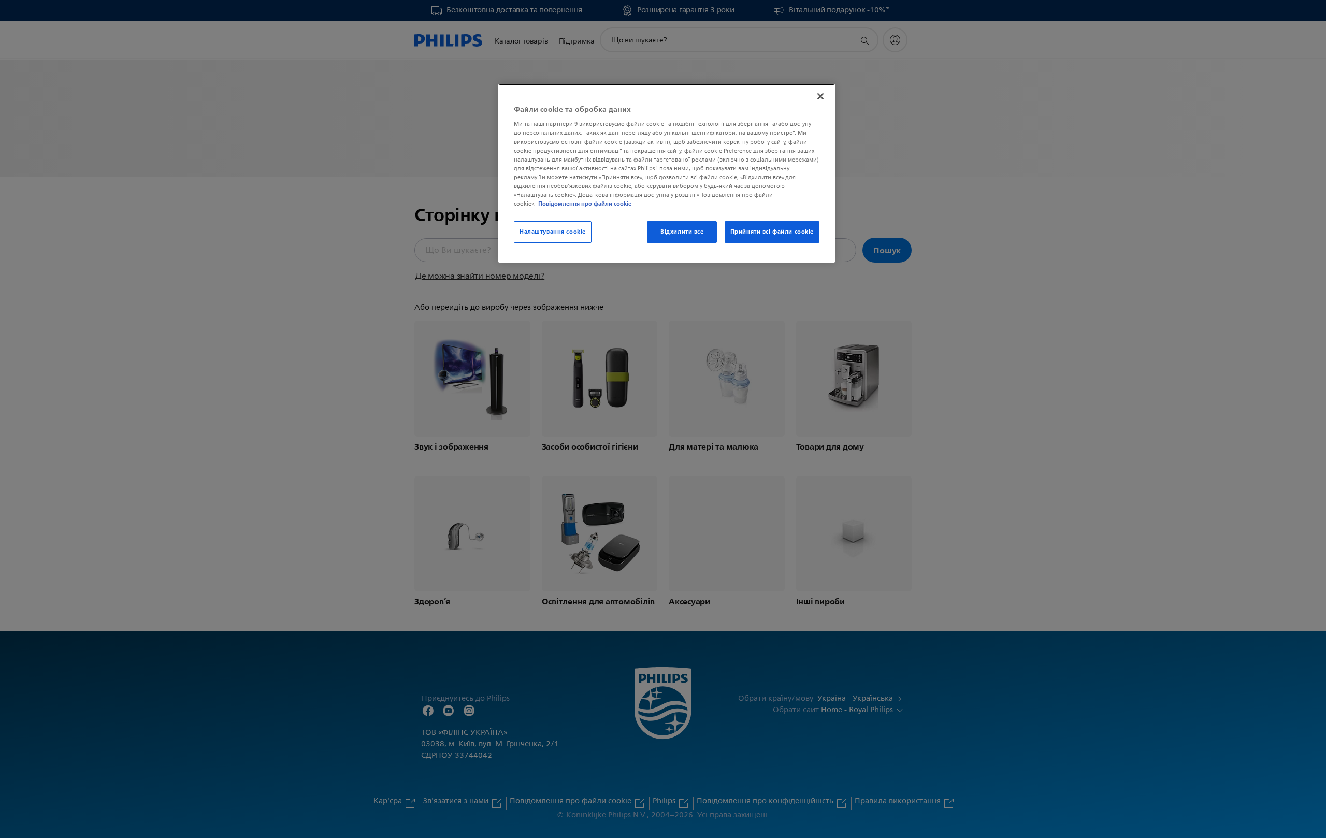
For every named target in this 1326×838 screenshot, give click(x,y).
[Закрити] (820, 96)
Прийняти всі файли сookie (772, 231)
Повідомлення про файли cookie (584, 203)
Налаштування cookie (553, 231)
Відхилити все (681, 231)
